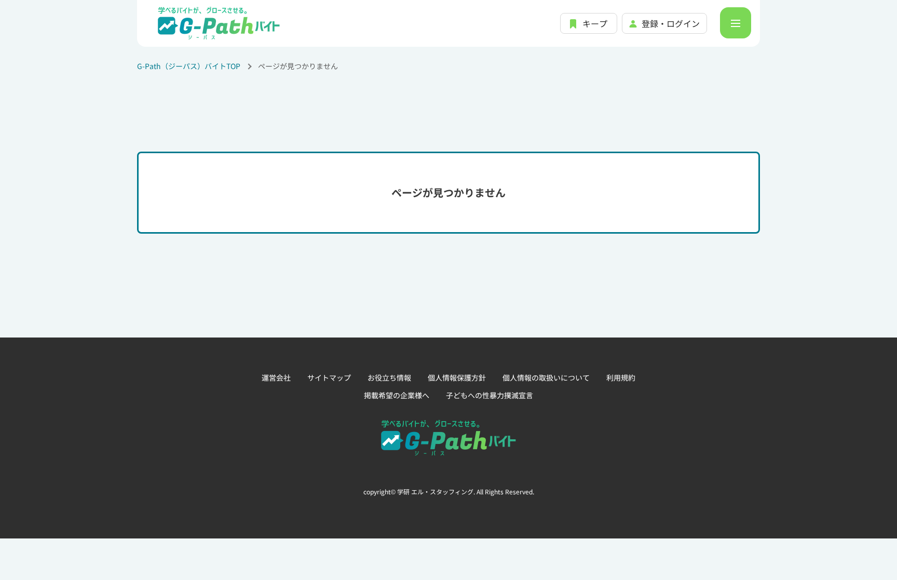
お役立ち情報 (389, 377)
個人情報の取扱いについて (546, 377)
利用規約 (620, 377)
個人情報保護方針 (457, 377)
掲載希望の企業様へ (396, 395)
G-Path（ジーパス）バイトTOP (188, 66)
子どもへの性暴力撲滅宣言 (489, 395)
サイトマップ (329, 377)
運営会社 (276, 377)
